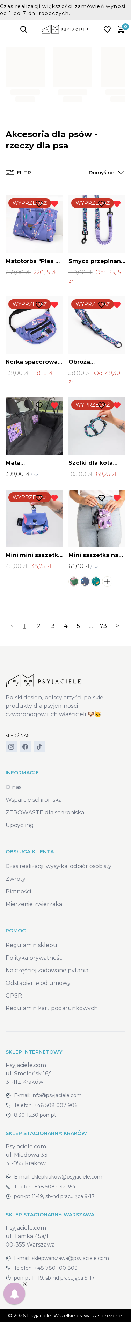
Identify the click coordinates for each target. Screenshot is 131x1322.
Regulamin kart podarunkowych (52, 1008)
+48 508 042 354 (54, 1186)
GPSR (14, 995)
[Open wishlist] (107, 29)
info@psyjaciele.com (57, 1095)
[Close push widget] (24, 1284)
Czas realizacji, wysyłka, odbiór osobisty (58, 866)
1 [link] (24, 626)
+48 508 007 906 (55, 1105)
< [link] (12, 626)
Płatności (18, 891)
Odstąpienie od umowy (38, 983)
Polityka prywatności (35, 957)
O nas (13, 787)
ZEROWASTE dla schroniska (45, 812)
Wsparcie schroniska (34, 800)
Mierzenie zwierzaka (34, 904)
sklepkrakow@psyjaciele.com (67, 1177)
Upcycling (20, 825)
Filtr (24, 172)
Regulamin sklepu (31, 945)
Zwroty (16, 878)
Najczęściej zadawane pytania (47, 970)
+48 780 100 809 (56, 1268)
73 (103, 626)
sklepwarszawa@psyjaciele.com (70, 1258)
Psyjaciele (39, 1316)
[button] (105, 172)
